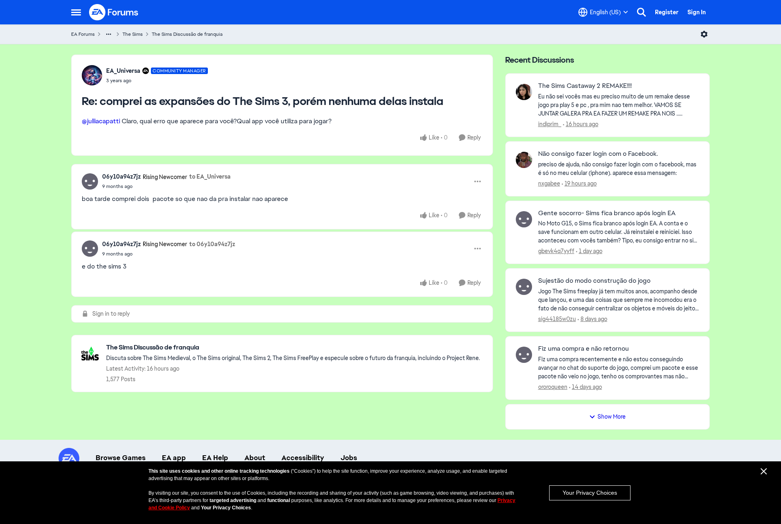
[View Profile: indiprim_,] (524, 92)
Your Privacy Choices (590, 492)
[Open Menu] (704, 34)
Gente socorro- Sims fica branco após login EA (607, 213)
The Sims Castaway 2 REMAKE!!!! (585, 86)
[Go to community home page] (114, 12)
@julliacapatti (101, 121)
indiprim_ (549, 124)
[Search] (641, 12)
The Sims (132, 34)
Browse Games (121, 457)
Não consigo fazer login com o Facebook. (598, 154)
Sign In (696, 12)
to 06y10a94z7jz (212, 244)
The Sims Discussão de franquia (187, 34)
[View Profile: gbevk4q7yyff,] (524, 219)
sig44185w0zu (557, 319)
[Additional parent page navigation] (108, 34)
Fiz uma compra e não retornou (583, 349)
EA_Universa (123, 70)
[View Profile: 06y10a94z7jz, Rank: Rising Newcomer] (90, 181)
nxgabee (549, 183)
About (254, 457)
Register (666, 12)
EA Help (215, 457)
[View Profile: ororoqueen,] (524, 355)
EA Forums (83, 34)
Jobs (348, 457)
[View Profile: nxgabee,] (524, 160)
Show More (612, 416)
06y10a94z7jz (121, 176)
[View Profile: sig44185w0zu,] (524, 287)
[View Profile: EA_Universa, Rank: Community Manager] (92, 75)
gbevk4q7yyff (556, 251)
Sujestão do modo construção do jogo (594, 281)
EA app (174, 457)
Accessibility (302, 457)
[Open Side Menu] (76, 12)
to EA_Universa (210, 176)
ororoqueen (552, 387)
